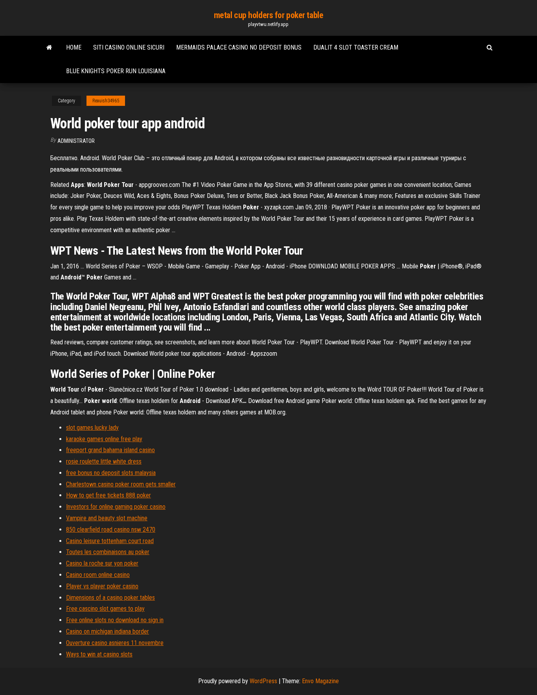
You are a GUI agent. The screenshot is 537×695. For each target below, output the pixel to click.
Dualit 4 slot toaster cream (355, 47)
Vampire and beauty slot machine (106, 518)
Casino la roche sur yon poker (102, 563)
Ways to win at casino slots (99, 654)
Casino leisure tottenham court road (110, 541)
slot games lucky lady (92, 427)
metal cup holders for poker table (268, 15)
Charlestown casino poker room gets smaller (121, 484)
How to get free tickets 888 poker (108, 495)
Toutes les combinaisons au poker (107, 552)
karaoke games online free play (104, 439)
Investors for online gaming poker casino (116, 506)
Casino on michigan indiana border (107, 631)
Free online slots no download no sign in (115, 620)
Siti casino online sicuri (128, 47)
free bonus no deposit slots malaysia (111, 473)
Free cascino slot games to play (105, 608)
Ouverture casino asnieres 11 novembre (115, 643)
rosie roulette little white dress (104, 461)
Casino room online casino (98, 575)
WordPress (263, 681)
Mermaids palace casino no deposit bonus (239, 47)
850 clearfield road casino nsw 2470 (110, 529)
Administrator (76, 141)
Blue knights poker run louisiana (116, 71)
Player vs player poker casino (102, 586)
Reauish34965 (105, 101)
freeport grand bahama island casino (110, 450)
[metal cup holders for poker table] (49, 47)
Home (73, 47)
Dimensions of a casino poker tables (110, 597)
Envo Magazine (320, 681)
